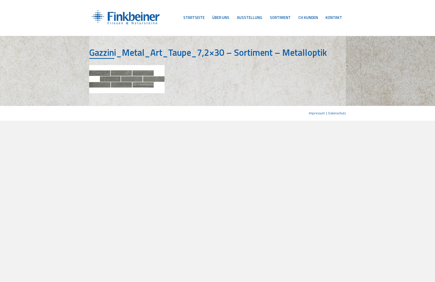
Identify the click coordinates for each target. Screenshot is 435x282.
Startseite (194, 17)
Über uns (220, 17)
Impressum (317, 113)
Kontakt (333, 17)
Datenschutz (337, 113)
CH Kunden (308, 17)
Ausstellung (249, 17)
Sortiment (280, 17)
